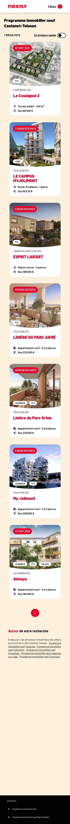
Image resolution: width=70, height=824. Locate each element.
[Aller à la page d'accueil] (17, 6)
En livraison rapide (45, 35)
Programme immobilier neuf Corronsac (39, 656)
